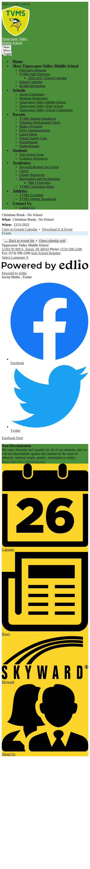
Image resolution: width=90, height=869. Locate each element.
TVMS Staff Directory (34, 74)
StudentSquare (29, 146)
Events (6, 233)
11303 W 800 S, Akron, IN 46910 (25, 249)
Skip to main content (16, 3)
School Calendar (30, 82)
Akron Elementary (32, 94)
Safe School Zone (31, 154)
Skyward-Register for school (39, 167)
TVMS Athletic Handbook (37, 199)
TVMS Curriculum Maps (36, 186)
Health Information (32, 86)
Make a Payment (30, 126)
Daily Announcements (34, 130)
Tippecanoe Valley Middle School (42, 102)
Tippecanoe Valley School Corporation (46, 110)
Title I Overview (39, 182)
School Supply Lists (33, 138)
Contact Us (27, 207)
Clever (23, 171)
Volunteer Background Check (39, 122)
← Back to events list (19, 240)
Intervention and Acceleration (39, 179)
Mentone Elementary (33, 98)
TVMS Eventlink (31, 195)
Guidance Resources (33, 158)
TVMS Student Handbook (37, 118)
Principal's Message (32, 70)
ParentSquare (28, 142)
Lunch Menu (28, 134)
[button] (45, 66)
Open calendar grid (52, 240)
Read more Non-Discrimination (23, 461)
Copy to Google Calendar (19, 229)
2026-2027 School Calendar (47, 78)
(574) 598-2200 (71, 249)
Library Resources (32, 175)
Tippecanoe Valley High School (41, 106)
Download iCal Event (57, 229)
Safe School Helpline (46, 253)
